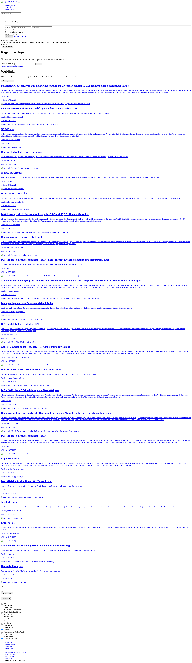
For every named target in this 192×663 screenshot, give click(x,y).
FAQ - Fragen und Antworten (15, 652)
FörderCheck (10, 10)
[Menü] (19, 2)
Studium (6, 630)
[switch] (2, 603)
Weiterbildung (8, 634)
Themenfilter (6, 598)
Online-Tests (8, 625)
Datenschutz (9, 656)
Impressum (9, 658)
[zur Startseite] (9, 2)
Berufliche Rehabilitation (12, 612)
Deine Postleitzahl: (7, 64)
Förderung (7, 621)
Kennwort (8, 30)
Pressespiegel (10, 6)
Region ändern (7, 47)
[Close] (2, 591)
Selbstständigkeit (9, 627)
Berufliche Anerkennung (12, 610)
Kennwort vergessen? (21, 36)
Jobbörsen (7, 623)
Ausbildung (7, 607)
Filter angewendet (7, 81)
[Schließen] (2, 58)
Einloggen (9, 36)
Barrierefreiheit (10, 654)
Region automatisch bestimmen (12, 66)
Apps (5, 603)
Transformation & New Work (14, 632)
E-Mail (7, 27)
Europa (6, 619)
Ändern (38, 64)
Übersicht (8, 642)
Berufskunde (8, 614)
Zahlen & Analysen (10, 639)
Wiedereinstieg (9, 636)
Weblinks (8, 8)
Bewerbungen (8, 616)
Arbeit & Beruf (8, 605)
